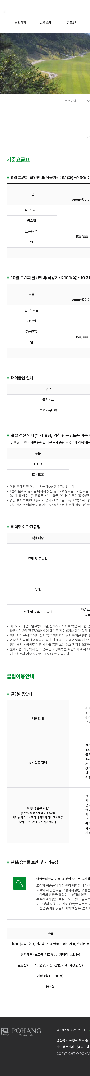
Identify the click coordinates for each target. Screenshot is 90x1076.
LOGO (21, 1032)
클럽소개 (46, 22)
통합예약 (20, 22)
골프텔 (71, 22)
